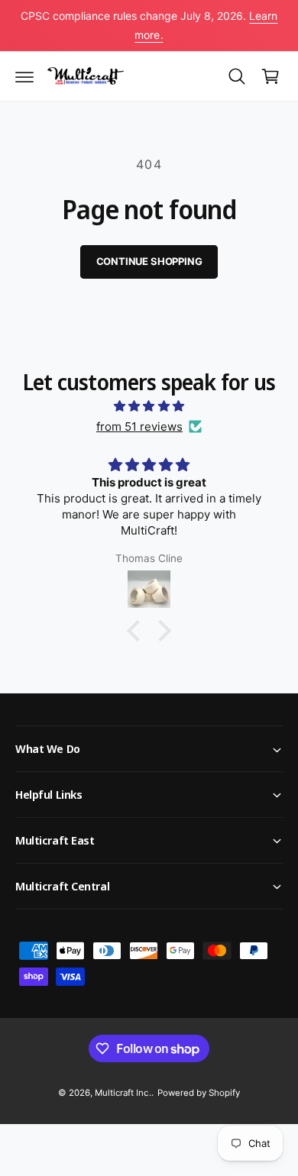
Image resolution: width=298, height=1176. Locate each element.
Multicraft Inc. (123, 1092)
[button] (24, 76)
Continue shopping (149, 261)
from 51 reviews (139, 426)
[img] (149, 406)
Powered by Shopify (198, 1092)
